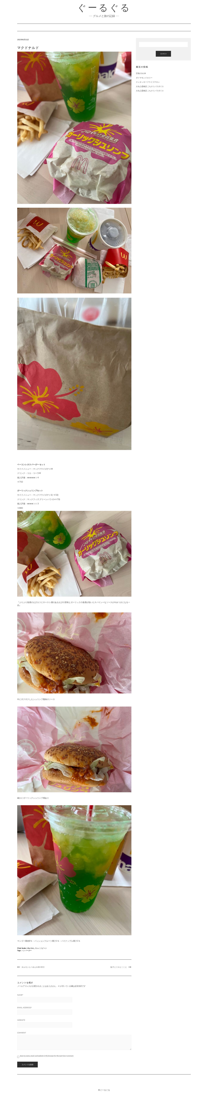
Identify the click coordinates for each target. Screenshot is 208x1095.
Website (21, 1020)
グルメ (36, 948)
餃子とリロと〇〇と (119, 967)
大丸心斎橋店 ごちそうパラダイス (150, 86)
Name (20, 995)
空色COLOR (141, 73)
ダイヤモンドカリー (144, 78)
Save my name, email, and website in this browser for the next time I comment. (47, 1056)
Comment (21, 1033)
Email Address (24, 1008)
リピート (43, 948)
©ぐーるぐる (104, 1090)
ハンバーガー (26, 950)
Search (163, 54)
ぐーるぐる (104, 7)
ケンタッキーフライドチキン (148, 82)
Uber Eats (30, 948)
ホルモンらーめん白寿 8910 (33, 967)
